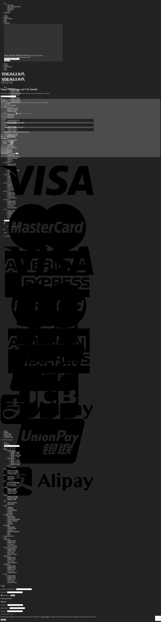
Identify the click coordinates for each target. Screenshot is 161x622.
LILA (8, 11)
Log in (12, 595)
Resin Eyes (10, 117)
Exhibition (13, 105)
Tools (5, 505)
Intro (5, 3)
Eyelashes (10, 150)
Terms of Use (7, 435)
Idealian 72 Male (15, 91)
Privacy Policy (8, 434)
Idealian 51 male (11, 499)
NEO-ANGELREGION (14, 6)
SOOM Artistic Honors (13, 156)
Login (5, 15)
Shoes (5, 495)
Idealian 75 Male (15, 97)
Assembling (10, 508)
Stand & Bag (10, 504)
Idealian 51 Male (15, 94)
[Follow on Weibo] (6, 109)
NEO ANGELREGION (10, 547)
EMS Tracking (4, 148)
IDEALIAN (10, 8)
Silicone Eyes (11, 478)
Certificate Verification (6, 152)
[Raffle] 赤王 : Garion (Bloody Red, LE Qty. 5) (16, 132)
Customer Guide (8, 437)
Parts (5, 469)
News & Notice (11, 153)
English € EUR (11, 567)
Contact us (10, 523)
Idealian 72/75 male (12, 134)
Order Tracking (8, 18)
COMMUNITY (8, 514)
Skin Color (10, 530)
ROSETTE (10, 9)
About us (9, 522)
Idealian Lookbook (12, 520)
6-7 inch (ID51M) (12, 485)
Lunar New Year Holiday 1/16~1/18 (13, 127)
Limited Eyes (10, 476)
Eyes (5, 475)
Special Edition (11, 458)
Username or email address (8, 589)
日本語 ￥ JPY (11, 542)
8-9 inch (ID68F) (11, 122)
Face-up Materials (12, 147)
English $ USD (11, 540)
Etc (5, 501)
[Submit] (1, 98)
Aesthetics (10, 507)
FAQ (5, 20)
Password (4, 592)
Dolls (5, 87)
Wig (5, 118)
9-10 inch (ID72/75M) (13, 120)
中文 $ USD (10, 544)
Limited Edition (11, 450)
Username (4, 605)
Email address (5, 608)
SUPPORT (7, 525)
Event (8, 465)
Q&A (5, 21)
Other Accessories (12, 140)
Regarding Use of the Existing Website (14, 122)
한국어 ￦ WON (12, 546)
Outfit (5, 125)
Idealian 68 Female (16, 100)
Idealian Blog (11, 155)
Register (6, 17)
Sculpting (9, 149)
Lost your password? (6, 598)
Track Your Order (5, 150)
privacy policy (45, 616)
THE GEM (10, 5)
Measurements (4, 153)
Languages (7, 12)
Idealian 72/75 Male (12, 108)
